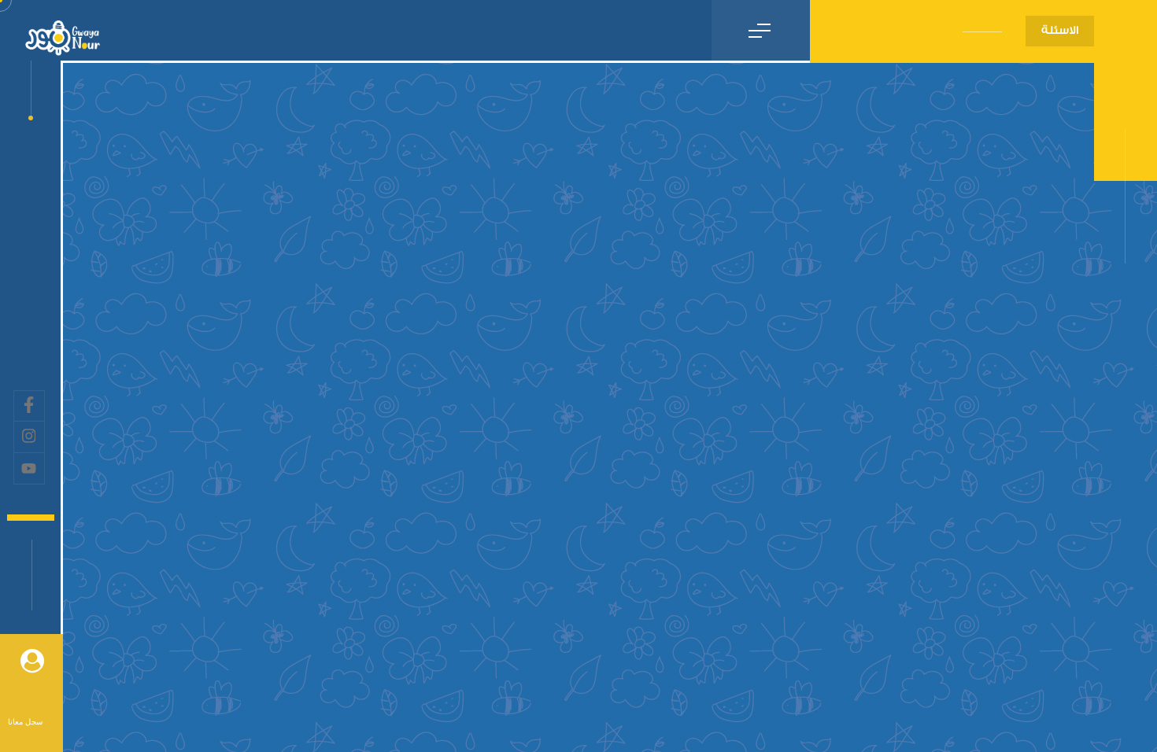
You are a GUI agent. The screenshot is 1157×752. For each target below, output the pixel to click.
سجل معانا (25, 721)
